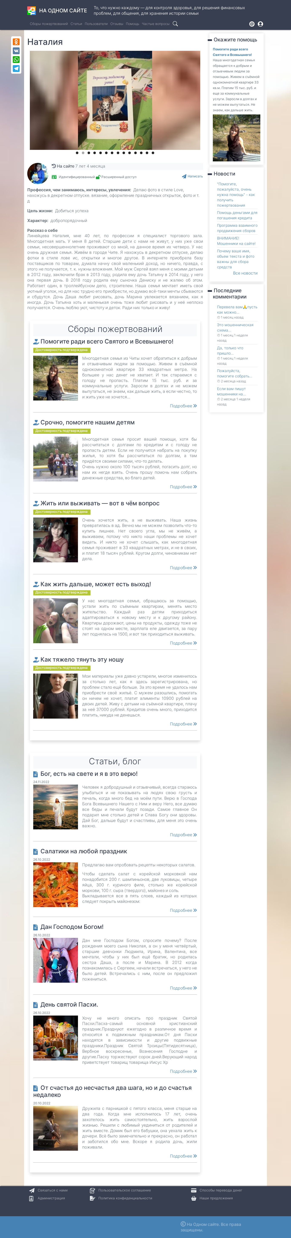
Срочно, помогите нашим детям (87, 422)
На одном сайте (63, 10)
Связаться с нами (53, 1190)
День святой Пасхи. (69, 1004)
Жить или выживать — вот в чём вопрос (100, 503)
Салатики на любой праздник (83, 851)
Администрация (51, 1198)
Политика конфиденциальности (125, 1198)
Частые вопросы (156, 24)
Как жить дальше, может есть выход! (95, 584)
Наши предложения (216, 1198)
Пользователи (96, 24)
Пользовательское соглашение (124, 1190)
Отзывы (116, 24)
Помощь (132, 24)
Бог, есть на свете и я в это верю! (89, 773)
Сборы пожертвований (49, 24)
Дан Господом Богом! (72, 926)
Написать (195, 176)
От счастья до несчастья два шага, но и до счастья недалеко (112, 1091)
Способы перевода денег (221, 1190)
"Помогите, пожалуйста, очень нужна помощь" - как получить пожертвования (236, 195)
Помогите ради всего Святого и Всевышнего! (106, 341)
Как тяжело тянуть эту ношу (82, 659)
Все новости (245, 273)
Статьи (76, 24)
